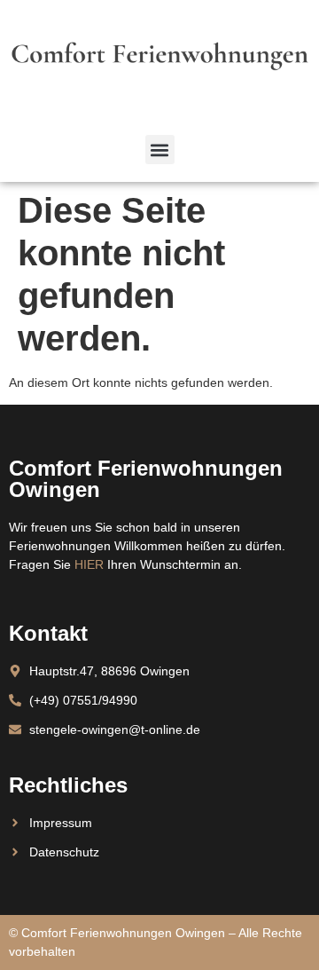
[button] (160, 149)
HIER (89, 564)
